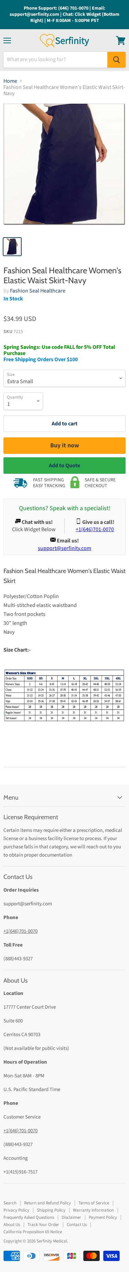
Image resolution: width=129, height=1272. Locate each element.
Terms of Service (93, 1203)
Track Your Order (43, 1225)
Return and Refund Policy (47, 1203)
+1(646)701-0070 (20, 931)
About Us (11, 1225)
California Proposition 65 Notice (32, 1232)
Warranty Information (93, 1210)
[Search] (116, 60)
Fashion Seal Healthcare (37, 291)
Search (10, 1203)
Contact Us (77, 1225)
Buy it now (64, 445)
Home (10, 81)
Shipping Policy (51, 1210)
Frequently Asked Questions (28, 1217)
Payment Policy (103, 1217)
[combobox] (55, 60)
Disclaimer (71, 1217)
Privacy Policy (16, 1210)
